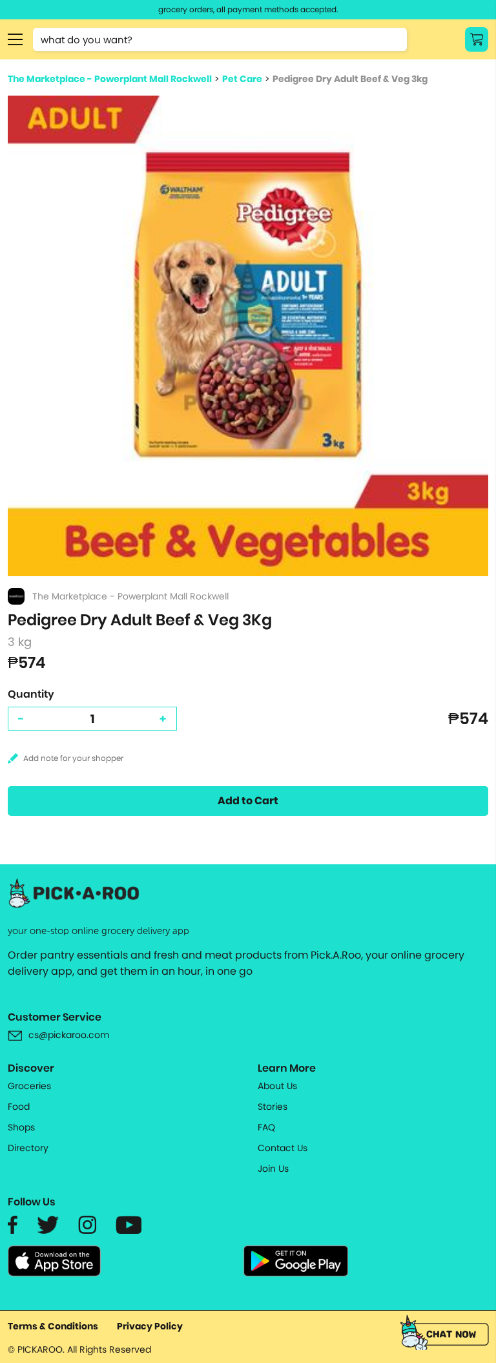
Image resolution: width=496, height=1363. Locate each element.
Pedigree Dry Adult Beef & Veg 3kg (350, 78)
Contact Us (282, 1147)
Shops (21, 1127)
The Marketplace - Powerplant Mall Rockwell (110, 78)
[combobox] (220, 39)
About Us (277, 1085)
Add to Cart (248, 800)
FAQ (266, 1127)
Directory (28, 1147)
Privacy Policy (150, 1326)
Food (19, 1106)
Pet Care (242, 78)
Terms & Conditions (53, 1326)
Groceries (29, 1085)
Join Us (273, 1168)
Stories (272, 1106)
